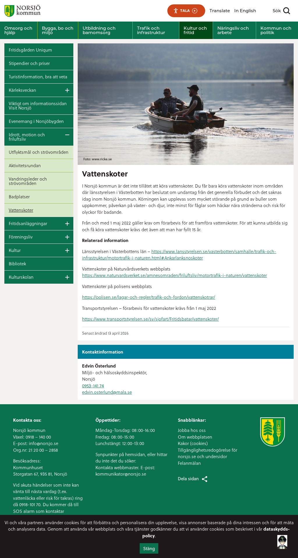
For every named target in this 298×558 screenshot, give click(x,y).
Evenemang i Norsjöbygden (36, 121)
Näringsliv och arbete (233, 30)
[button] (282, 540)
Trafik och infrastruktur (151, 30)
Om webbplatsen (195, 437)
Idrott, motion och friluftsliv (27, 136)
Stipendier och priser (29, 63)
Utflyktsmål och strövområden (38, 152)
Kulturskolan (21, 277)
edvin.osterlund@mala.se (107, 392)
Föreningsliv (21, 237)
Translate (220, 10)
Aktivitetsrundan (25, 165)
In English (245, 10)
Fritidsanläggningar (28, 223)
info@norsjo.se (43, 443)
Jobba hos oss (192, 430)
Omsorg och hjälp (18, 30)
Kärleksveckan (22, 90)
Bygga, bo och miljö (57, 30)
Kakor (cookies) (193, 443)
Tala (185, 10)
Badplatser (19, 196)
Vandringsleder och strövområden (28, 181)
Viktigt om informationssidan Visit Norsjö (38, 105)
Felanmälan (189, 463)
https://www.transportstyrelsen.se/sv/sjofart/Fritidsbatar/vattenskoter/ (150, 319)
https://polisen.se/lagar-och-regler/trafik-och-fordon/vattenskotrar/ (148, 297)
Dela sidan (188, 478)
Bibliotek (17, 263)
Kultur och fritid (195, 30)
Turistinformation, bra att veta (38, 76)
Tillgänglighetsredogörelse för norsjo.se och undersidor (207, 453)
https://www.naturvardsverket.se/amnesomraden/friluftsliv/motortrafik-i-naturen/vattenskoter (174, 275)
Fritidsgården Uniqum (30, 50)
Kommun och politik (275, 30)
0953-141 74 (93, 385)
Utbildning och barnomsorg (99, 30)
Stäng (149, 548)
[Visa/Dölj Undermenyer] (67, 90)
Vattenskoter (21, 210)
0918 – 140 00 (38, 437)
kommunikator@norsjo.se (120, 474)
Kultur (15, 250)
